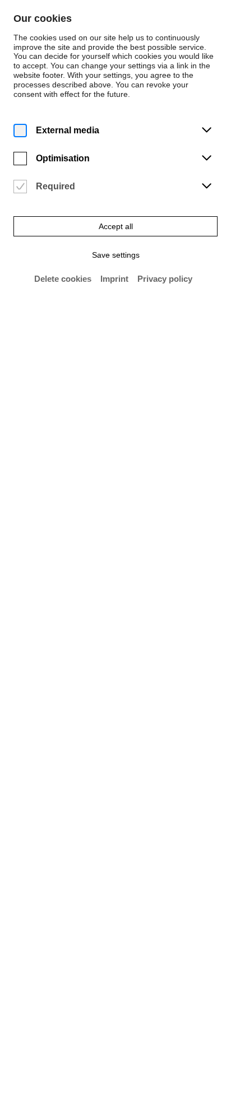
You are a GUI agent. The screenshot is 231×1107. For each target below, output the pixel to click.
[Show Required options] (206, 186)
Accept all (116, 226)
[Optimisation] (20, 159)
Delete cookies (62, 278)
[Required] (20, 187)
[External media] (20, 131)
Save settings (116, 254)
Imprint (114, 278)
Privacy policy (164, 278)
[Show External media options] (206, 130)
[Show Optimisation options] (206, 158)
